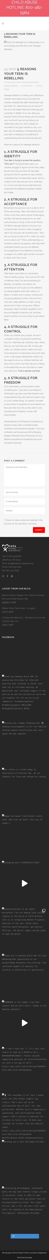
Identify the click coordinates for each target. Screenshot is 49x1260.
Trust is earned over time (29, 371)
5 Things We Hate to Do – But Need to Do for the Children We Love (23, 619)
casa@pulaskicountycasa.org (20, 563)
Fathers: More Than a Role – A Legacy (18, 608)
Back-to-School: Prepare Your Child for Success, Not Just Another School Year (23, 597)
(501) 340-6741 (15, 567)
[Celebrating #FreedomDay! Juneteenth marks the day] (24, 1209)
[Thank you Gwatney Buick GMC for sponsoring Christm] (24, 697)
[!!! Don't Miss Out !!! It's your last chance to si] (24, 1069)
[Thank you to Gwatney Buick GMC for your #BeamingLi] (24, 976)
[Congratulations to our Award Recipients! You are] (24, 929)
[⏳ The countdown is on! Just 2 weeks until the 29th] (24, 1116)
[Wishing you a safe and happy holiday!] (24, 1162)
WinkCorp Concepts (24, 1257)
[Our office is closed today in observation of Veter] (24, 790)
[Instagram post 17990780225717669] (24, 883)
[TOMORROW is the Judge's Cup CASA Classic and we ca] (24, 1022)
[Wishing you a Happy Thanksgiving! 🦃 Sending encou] (24, 743)
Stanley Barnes (11, 86)
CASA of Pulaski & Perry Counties (24, 1253)
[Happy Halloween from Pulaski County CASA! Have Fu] (24, 836)
